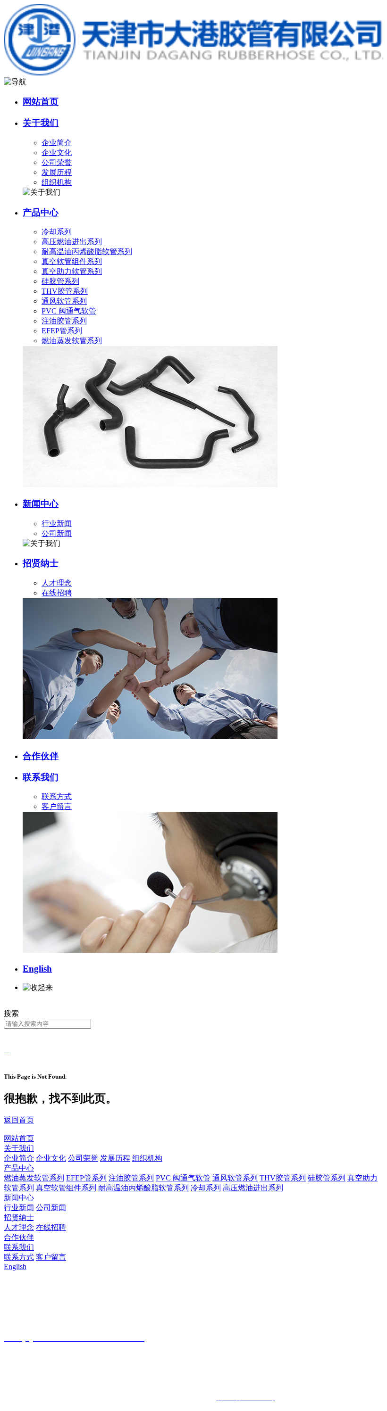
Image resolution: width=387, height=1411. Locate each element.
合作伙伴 (41, 756)
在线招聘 (57, 593)
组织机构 (57, 182)
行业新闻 (57, 524)
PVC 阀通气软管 (69, 311)
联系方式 (57, 796)
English (37, 969)
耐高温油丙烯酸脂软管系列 (87, 252)
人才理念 (57, 583)
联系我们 (41, 777)
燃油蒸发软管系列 (72, 341)
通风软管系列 (64, 301)
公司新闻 (57, 533)
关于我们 (41, 123)
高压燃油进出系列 (72, 242)
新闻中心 (41, 504)
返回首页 (19, 1120)
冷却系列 (57, 232)
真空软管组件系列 (72, 261)
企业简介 (57, 143)
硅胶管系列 (60, 281)
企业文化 (57, 153)
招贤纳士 (41, 563)
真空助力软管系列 (72, 271)
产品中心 (41, 212)
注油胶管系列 (64, 321)
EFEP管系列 (62, 331)
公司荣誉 (57, 162)
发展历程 (57, 172)
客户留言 (57, 806)
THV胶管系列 (65, 291)
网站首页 (41, 102)
